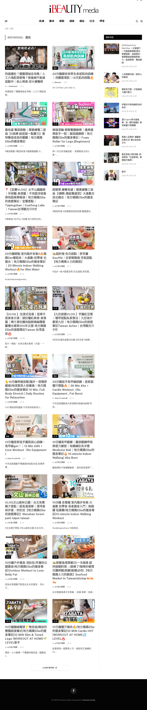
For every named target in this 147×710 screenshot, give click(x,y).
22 (23, 579)
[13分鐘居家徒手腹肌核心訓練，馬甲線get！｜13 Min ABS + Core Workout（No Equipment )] (26, 426)
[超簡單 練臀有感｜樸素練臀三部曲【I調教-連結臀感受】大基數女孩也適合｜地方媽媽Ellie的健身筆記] (73, 173)
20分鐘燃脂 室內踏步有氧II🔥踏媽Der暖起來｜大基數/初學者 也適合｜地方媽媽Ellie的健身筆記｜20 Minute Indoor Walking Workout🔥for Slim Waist (25, 261)
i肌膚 (41, 21)
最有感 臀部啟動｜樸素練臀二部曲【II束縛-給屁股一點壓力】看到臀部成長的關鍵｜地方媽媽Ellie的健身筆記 (25, 135)
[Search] (141, 21)
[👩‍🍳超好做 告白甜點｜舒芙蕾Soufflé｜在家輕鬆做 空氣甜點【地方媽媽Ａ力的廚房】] (73, 238)
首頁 (6, 29)
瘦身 (55, 68)
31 (70, 334)
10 (23, 523)
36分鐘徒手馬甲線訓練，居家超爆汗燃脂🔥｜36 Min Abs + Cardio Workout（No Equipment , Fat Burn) (72, 387)
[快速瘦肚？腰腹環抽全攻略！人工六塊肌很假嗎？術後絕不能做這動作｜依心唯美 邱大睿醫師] (26, 58)
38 (23, 338)
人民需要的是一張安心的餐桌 (132, 75)
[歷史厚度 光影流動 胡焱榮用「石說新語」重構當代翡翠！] (111, 158)
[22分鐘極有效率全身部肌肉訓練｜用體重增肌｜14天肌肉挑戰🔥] (73, 58)
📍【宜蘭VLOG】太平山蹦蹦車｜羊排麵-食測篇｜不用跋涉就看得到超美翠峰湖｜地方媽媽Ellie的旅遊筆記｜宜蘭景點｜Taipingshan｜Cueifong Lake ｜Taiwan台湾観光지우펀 (25, 199)
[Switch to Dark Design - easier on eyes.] (137, 21)
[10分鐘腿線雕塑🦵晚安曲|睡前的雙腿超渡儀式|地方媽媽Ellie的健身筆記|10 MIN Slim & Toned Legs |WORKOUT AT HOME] (26, 611)
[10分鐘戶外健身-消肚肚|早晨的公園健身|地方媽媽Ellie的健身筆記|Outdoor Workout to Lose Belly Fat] (26, 547)
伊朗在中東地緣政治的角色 (132, 105)
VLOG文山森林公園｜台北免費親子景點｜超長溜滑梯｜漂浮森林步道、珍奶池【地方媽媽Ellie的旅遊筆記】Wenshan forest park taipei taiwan (25, 510)
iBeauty (58, 82)
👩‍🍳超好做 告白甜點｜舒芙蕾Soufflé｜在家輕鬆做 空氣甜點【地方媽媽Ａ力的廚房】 (72, 257)
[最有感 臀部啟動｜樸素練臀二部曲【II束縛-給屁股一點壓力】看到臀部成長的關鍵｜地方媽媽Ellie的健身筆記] (26, 114)
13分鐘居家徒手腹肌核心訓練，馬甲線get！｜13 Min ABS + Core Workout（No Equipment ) (26, 448)
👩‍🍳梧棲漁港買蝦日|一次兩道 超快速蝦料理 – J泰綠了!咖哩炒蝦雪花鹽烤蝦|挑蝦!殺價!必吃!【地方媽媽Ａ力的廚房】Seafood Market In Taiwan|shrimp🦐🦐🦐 (73, 572)
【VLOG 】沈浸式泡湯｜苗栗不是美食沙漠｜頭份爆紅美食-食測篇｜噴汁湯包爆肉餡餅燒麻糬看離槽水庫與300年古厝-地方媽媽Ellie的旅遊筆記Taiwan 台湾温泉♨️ (25, 324)
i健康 (71, 21)
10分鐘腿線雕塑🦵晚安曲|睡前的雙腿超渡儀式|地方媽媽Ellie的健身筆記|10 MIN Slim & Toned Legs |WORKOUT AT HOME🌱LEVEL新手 (26, 634)
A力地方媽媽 (12, 146)
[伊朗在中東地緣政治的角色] (111, 108)
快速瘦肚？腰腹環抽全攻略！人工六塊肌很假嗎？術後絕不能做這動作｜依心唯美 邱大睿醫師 (25, 77)
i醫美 (51, 21)
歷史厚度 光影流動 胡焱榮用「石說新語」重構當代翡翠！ (132, 157)
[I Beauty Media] (73, 8)
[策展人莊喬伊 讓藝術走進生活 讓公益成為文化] (111, 140)
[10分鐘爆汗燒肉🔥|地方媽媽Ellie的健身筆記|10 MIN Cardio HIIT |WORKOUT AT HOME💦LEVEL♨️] (73, 611)
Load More (48, 668)
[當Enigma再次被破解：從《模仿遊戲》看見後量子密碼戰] (111, 123)
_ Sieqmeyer (12, 86)
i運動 (61, 21)
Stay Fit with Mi (61, 398)
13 (23, 274)
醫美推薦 (9, 68)
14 (23, 402)
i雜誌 (81, 21)
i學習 (102, 21)
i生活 (91, 21)
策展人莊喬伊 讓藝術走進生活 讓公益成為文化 (131, 140)
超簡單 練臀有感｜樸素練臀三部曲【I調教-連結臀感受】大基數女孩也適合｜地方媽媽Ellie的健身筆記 (73, 195)
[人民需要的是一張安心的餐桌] (111, 77)
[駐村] (111, 175)
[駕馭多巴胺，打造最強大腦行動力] (111, 93)
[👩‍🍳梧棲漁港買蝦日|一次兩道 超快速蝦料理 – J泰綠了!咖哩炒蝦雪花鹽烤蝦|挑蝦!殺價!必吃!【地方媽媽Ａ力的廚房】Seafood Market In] (73, 547)
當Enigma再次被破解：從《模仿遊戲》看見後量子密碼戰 (132, 122)
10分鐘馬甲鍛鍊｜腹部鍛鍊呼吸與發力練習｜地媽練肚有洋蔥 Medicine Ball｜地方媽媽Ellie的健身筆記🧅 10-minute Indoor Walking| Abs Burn (73, 449)
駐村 (124, 171)
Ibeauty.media (89, 700)
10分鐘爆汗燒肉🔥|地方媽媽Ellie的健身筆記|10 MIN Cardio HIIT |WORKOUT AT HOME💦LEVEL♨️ (73, 633)
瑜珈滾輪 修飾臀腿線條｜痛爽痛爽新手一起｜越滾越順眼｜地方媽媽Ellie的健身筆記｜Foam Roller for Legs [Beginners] (72, 135)
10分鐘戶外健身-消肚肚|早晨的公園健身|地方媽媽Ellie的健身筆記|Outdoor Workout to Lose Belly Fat (26, 568)
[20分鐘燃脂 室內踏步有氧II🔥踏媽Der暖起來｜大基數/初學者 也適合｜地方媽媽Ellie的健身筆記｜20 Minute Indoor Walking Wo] (26, 238)
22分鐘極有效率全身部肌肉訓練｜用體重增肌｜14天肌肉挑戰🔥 (73, 75)
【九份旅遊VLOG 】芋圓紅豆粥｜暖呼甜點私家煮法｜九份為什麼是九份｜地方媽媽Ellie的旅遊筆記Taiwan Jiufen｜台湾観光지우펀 (73, 322)
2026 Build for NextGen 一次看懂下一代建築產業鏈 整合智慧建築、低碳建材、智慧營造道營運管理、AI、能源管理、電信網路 (132, 54)
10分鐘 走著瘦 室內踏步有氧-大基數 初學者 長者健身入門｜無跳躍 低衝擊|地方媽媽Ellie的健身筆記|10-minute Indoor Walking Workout (73, 510)
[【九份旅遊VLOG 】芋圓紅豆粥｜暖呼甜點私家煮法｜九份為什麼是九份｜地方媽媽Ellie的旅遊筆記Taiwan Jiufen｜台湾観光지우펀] (73, 298)
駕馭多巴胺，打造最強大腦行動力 (132, 90)
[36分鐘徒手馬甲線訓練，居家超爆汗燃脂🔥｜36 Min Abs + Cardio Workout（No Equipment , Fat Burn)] (73, 366)
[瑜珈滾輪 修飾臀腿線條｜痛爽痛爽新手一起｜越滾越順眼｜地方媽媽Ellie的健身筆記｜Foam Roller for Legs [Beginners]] (73, 114)
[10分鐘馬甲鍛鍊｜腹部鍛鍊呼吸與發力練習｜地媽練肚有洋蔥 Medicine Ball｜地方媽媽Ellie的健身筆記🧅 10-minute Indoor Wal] (73, 426)
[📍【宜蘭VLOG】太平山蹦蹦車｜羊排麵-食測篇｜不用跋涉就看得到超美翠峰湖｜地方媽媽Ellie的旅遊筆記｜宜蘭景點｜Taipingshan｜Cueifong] (26, 173)
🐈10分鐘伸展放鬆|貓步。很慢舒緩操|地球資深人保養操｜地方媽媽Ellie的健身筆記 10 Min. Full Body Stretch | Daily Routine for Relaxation (26, 389)
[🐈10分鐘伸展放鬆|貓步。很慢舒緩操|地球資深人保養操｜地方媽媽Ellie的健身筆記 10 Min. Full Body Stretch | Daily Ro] (26, 366)
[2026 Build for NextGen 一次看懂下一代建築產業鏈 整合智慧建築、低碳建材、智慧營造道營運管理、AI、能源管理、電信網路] (111, 49)
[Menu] (6, 21)
